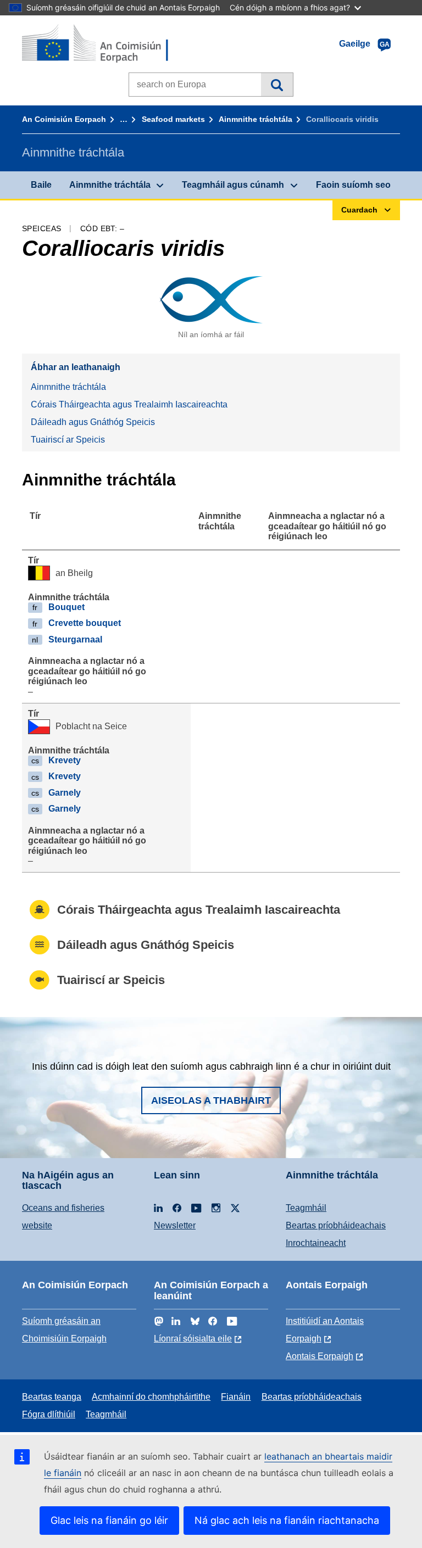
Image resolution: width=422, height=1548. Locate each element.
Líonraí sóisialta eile (193, 1338)
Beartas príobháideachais (336, 1225)
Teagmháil (306, 1207)
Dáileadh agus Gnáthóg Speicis (93, 422)
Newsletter (175, 1225)
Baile (41, 184)
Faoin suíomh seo (353, 184)
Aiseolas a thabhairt (211, 1100)
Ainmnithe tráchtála (255, 119)
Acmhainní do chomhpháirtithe (151, 1396)
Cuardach (276, 84)
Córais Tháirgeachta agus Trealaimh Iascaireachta (129, 404)
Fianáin (236, 1396)
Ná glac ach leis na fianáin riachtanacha (287, 1520)
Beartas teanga (51, 1396)
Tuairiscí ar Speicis (68, 439)
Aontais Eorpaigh (319, 1356)
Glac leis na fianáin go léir (109, 1520)
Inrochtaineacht (316, 1243)
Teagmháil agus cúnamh (233, 184)
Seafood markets (173, 119)
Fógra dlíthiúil (48, 1414)
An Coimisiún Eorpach (64, 119)
